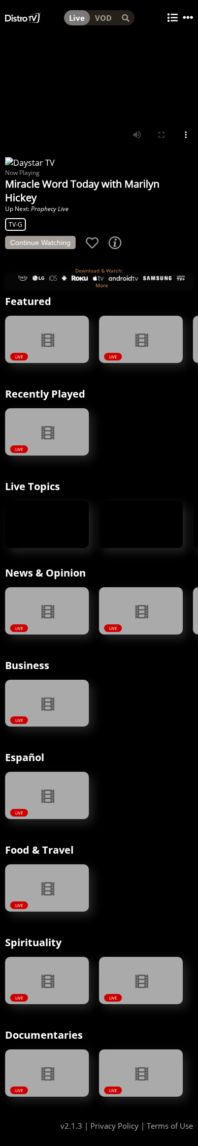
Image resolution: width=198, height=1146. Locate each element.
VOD (103, 18)
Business (27, 665)
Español (24, 757)
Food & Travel (39, 850)
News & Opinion (45, 573)
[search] (126, 17)
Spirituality (33, 942)
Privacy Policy (114, 1126)
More (101, 285)
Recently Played (45, 394)
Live (77, 18)
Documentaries (44, 1035)
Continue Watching (40, 242)
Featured (28, 301)
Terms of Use (170, 1126)
